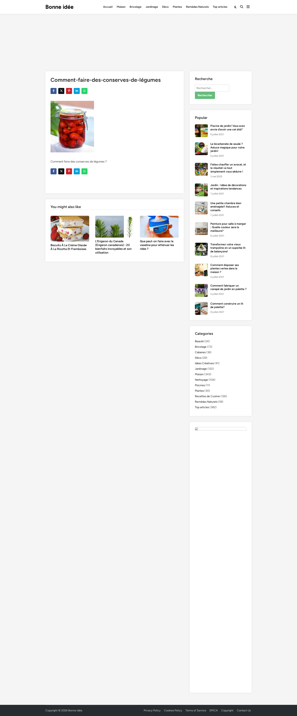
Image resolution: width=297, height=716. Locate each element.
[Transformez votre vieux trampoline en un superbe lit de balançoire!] (201, 244)
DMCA (214, 710)
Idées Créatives (204, 363)
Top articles (220, 6)
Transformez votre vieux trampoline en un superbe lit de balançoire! (227, 248)
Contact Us (244, 710)
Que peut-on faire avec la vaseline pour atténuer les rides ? (157, 244)
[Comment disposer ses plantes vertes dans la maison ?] (201, 265)
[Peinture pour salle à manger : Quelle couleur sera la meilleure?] (201, 224)
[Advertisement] (148, 39)
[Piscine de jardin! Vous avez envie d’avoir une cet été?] (201, 126)
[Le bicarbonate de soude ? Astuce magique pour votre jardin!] (201, 144)
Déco (165, 6)
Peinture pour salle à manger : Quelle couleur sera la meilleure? (228, 227)
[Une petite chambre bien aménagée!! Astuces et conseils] (201, 203)
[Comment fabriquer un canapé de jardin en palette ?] (201, 286)
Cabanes (200, 352)
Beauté (199, 341)
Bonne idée (59, 7)
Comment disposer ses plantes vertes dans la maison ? (224, 268)
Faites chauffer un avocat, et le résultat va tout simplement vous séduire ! (228, 168)
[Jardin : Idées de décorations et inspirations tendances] (201, 185)
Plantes (177, 6)
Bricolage (135, 6)
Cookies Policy (173, 710)
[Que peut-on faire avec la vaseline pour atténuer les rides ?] (159, 226)
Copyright (227, 710)
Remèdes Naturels (197, 6)
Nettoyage (201, 379)
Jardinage (152, 6)
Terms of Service (195, 710)
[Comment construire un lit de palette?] (201, 304)
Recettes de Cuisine (207, 396)
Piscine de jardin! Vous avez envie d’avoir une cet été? (227, 127)
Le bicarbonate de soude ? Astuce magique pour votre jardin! (227, 147)
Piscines (200, 385)
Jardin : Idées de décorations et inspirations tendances (228, 186)
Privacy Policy (152, 710)
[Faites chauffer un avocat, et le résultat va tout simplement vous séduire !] (201, 164)
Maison (121, 6)
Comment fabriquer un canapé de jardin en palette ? (228, 287)
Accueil (108, 6)
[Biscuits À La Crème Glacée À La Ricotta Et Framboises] (70, 228)
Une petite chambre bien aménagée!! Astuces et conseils (225, 207)
